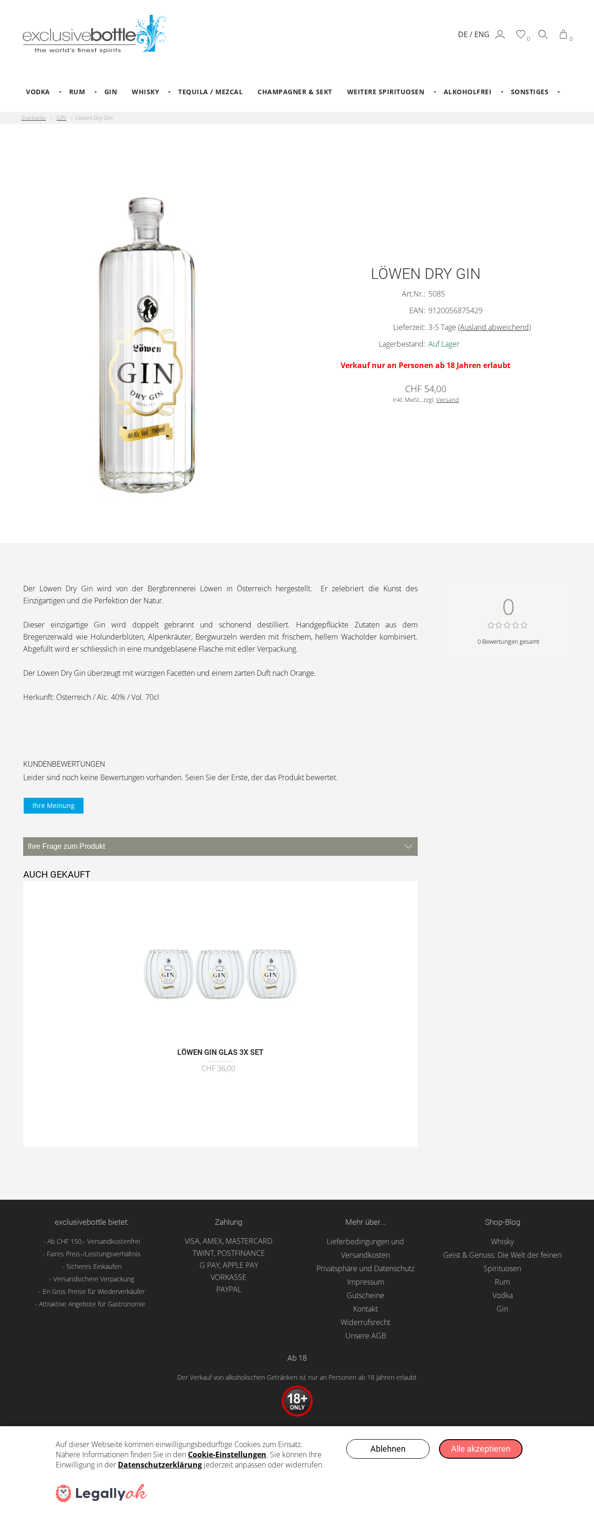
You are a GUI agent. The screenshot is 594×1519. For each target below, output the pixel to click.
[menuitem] (40, 92)
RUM (77, 91)
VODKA (38, 91)
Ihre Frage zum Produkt (66, 846)
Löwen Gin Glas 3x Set (220, 1052)
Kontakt (365, 1309)
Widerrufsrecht (365, 1322)
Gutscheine (365, 1295)
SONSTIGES (530, 91)
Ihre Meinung (53, 805)
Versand (447, 399)
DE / (466, 34)
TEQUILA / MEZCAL (210, 91)
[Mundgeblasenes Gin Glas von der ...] (220, 1037)
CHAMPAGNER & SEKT (295, 91)
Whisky (502, 1241)
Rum (502, 1282)
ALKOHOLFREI (468, 91)
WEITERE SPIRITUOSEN (386, 91)
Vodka (502, 1295)
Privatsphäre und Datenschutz (365, 1268)
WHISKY (145, 91)
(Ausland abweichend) (494, 327)
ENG (482, 34)
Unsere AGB (365, 1336)
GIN (110, 91)
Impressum (365, 1282)
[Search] (543, 38)
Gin (502, 1309)
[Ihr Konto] (500, 38)
